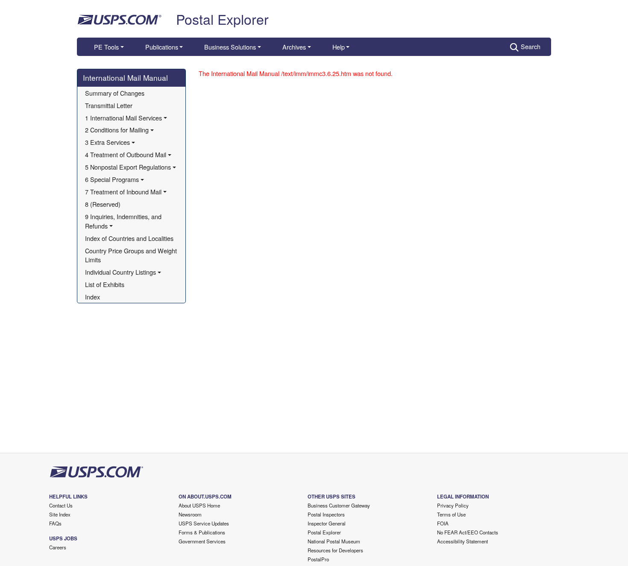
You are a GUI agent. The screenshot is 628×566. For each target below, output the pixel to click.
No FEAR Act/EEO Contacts (467, 532)
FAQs (55, 523)
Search (530, 46)
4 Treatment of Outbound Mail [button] (125, 154)
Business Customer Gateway (339, 505)
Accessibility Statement (462, 541)
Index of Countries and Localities (129, 238)
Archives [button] (294, 46)
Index (92, 296)
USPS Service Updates (204, 523)
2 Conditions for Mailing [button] (117, 129)
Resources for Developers (335, 550)
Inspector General (327, 523)
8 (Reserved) (102, 203)
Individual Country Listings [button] (120, 271)
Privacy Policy (453, 505)
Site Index (59, 514)
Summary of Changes (114, 92)
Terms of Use (451, 514)
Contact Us (61, 505)
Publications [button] (161, 46)
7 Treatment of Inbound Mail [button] (123, 191)
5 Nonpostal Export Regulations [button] (128, 166)
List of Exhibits (104, 284)
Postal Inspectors (326, 514)
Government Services (202, 541)
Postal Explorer (222, 19)
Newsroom (190, 514)
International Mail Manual (125, 77)
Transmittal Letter (108, 105)
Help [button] (338, 46)
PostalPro (318, 559)
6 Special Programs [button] (112, 179)
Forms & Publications (202, 532)
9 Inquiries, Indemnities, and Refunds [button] (124, 221)
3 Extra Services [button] (107, 142)
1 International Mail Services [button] (123, 117)
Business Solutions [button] (230, 46)
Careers (57, 547)
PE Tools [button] (106, 46)
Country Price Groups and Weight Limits (132, 255)
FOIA (443, 523)
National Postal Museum (334, 541)
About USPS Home (199, 505)
